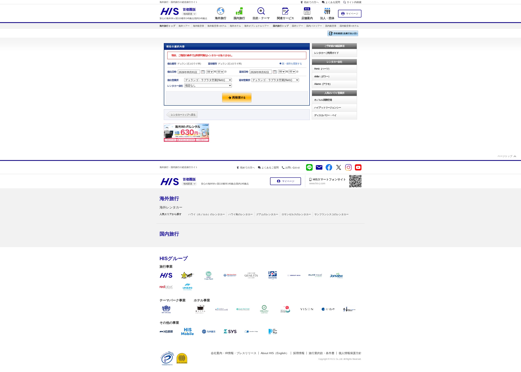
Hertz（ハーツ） (322, 68)
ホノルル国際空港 (323, 99)
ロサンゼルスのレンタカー (296, 214)
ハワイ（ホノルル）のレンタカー (206, 214)
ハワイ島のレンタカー (240, 214)
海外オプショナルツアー (256, 26)
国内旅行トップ (281, 26)
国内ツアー (297, 26)
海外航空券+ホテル (217, 26)
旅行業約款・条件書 (321, 353)
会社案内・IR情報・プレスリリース (233, 353)
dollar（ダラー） (322, 76)
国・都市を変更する (292, 63)
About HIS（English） (275, 353)
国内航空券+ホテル (349, 26)
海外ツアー (184, 26)
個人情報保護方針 (350, 353)
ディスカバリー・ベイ (325, 115)
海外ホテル (235, 26)
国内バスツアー (314, 26)
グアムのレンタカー (267, 214)
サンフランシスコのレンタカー (331, 214)
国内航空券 (330, 26)
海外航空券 (198, 26)
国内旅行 (169, 234)
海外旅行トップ (167, 26)
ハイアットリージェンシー (327, 107)
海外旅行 (169, 198)
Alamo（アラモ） (323, 84)
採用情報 (298, 353)
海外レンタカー (171, 207)
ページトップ (505, 156)
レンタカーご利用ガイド (326, 52)
